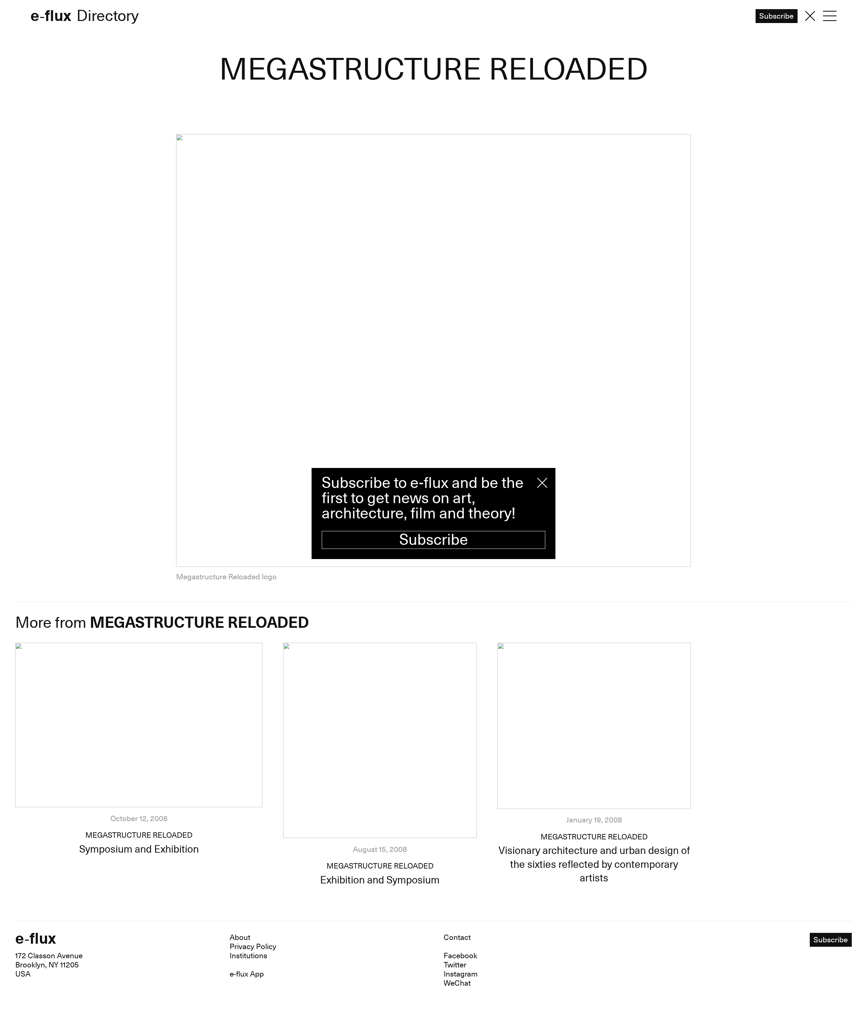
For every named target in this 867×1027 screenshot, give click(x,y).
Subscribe (433, 540)
